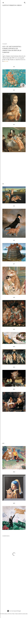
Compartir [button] (4, 43)
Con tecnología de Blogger (15, 610)
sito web (6, 61)
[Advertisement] (14, 26)
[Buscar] (25, 2)
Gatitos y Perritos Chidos (12, 5)
